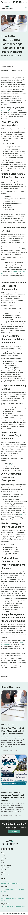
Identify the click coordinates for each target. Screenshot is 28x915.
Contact (3, 870)
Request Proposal (6, 865)
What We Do (4, 858)
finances (3, 577)
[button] (25, 7)
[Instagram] (20, 2)
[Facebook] (14, 2)
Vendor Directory (5, 867)
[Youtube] (11, 849)
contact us (17, 664)
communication (17, 323)
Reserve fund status (10, 465)
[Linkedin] (17, 2)
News (2, 860)
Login (3, 872)
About (3, 856)
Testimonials (4, 863)
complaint (23, 514)
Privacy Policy (5, 874)
